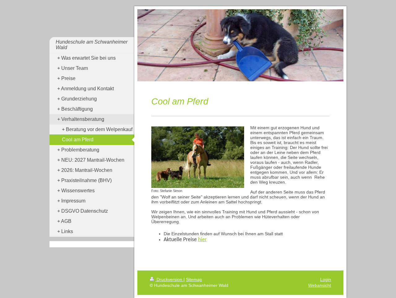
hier (202, 240)
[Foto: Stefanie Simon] (197, 157)
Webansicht (319, 285)
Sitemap (194, 279)
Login (325, 279)
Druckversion (169, 279)
